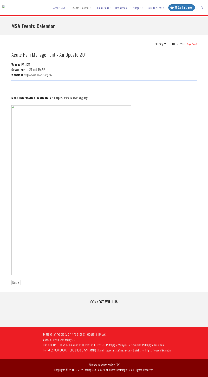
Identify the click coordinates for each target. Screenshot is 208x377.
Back (16, 282)
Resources (122, 8)
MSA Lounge (183, 7)
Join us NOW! (156, 8)
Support (138, 8)
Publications (103, 8)
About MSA (60, 8)
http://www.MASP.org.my (38, 75)
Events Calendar (81, 8)
